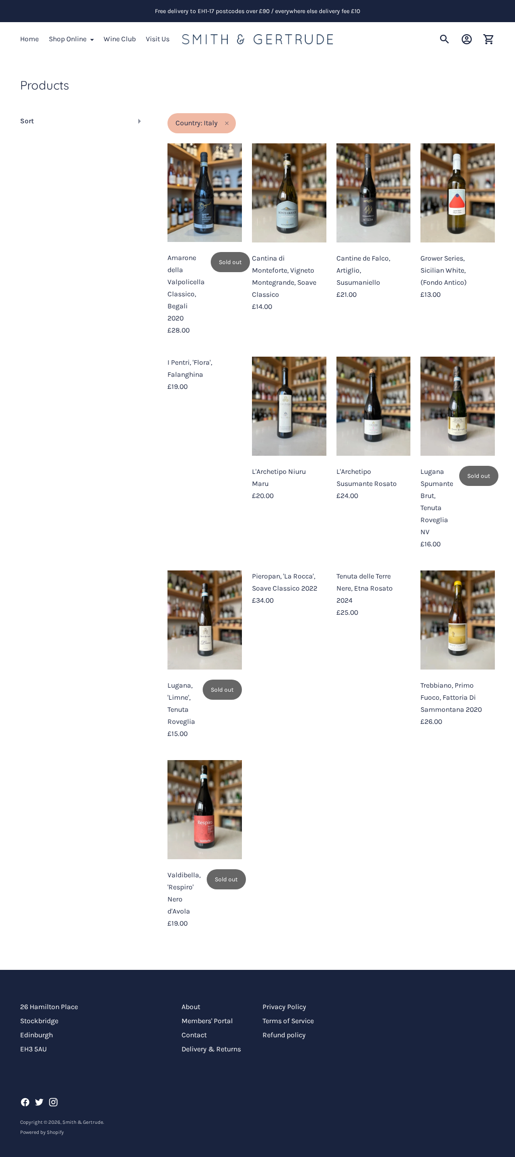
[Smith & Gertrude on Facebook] (25, 1102)
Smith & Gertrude (82, 1122)
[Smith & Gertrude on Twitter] (39, 1102)
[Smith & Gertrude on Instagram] (53, 1102)
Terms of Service (288, 1021)
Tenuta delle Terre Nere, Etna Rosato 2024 (364, 588)
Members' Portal (207, 1021)
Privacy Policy (284, 1007)
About (191, 1007)
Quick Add (289, 228)
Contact (194, 1035)
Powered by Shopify (42, 1132)
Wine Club (120, 39)
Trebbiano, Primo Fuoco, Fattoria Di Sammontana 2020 (451, 697)
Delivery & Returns (211, 1049)
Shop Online (68, 39)
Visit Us (157, 39)
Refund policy (284, 1035)
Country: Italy (197, 123)
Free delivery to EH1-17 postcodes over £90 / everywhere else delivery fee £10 (257, 11)
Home (29, 39)
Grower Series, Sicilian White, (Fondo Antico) (443, 270)
